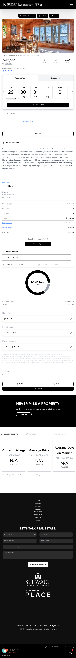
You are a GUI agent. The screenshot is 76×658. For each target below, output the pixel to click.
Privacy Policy (46, 647)
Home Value (38, 515)
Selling (38, 509)
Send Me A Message (38, 564)
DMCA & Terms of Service (59, 647)
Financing (38, 512)
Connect (38, 520)
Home (38, 500)
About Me (38, 518)
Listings (38, 503)
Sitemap (71, 647)
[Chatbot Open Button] (70, 652)
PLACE (57, 626)
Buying (38, 506)
